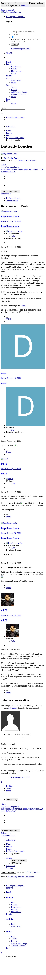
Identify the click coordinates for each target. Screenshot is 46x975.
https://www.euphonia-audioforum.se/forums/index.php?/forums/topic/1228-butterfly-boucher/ (22, 169)
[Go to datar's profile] (23, 368)
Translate (36, 872)
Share (3, 165)
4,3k (13, 236)
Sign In (15, 44)
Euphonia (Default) (19, 860)
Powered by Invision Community (20, 877)
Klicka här (25, 5)
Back (13, 902)
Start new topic (12, 200)
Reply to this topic (13, 198)
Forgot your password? (20, 49)
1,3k (13, 483)
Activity (9, 78)
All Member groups (19, 92)
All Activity (16, 80)
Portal (8, 62)
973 (12, 430)
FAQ (8, 99)
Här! (24, 305)
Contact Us (10, 865)
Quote (8, 319)
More (13, 73)
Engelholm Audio (11, 158)
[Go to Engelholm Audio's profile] (9, 154)
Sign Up (9, 53)
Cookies (9, 868)
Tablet (8, 788)
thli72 (4, 463)
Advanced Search (18, 94)
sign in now (13, 708)
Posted (11, 221)
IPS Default (16, 863)
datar (4, 373)
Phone (8, 791)
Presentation (16, 66)
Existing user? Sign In (15, 16)
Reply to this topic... (9, 744)
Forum (14, 69)
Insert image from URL (20, 777)
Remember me (17, 39)
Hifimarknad (16, 71)
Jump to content (7, 10)
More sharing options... (10, 191)
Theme (9, 858)
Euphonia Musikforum (27, 160)
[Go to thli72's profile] (4, 459)
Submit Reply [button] (12, 800)
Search (9, 85)
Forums (9, 64)
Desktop (9, 786)
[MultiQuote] (7, 317)
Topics (14, 87)
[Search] (2, 113)
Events (9, 76)
